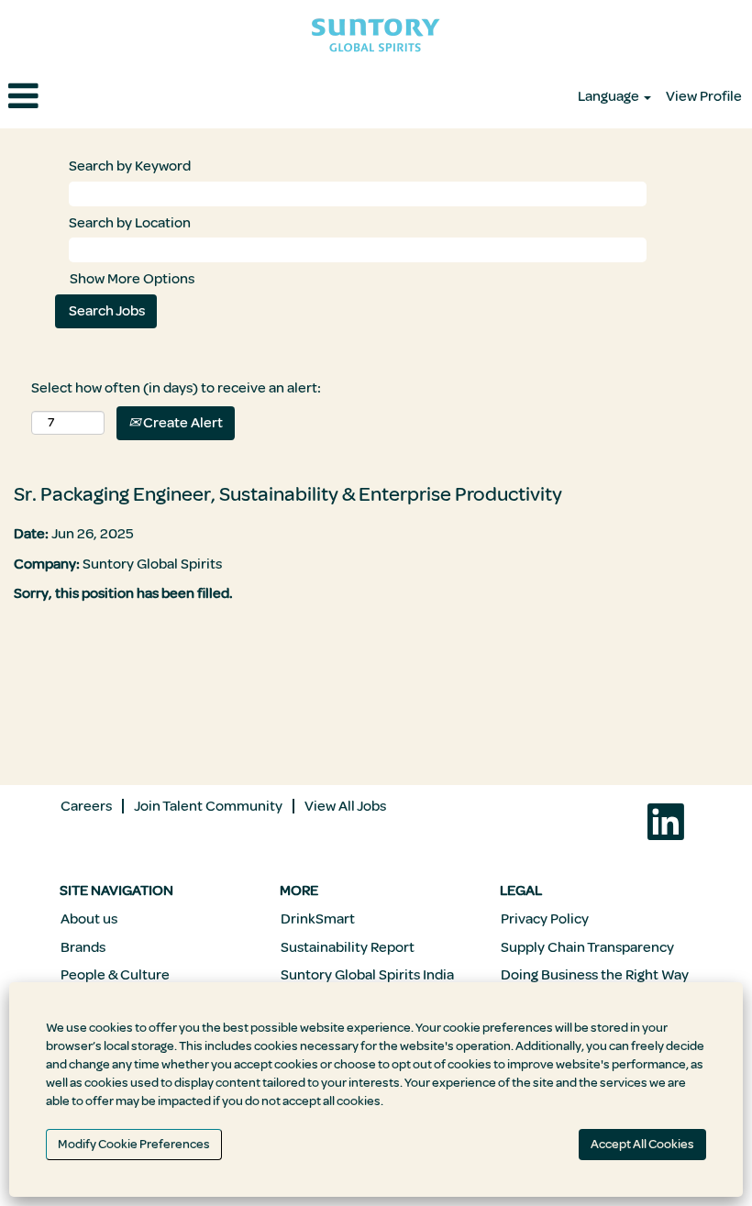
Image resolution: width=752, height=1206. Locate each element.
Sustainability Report (348, 947)
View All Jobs (345, 806)
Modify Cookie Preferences (134, 1144)
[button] (125, 97)
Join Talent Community (208, 806)
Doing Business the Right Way (595, 975)
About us (89, 919)
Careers (86, 806)
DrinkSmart (318, 919)
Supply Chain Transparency (587, 947)
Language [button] (610, 96)
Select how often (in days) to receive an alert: (176, 388)
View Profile (704, 96)
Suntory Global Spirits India (367, 975)
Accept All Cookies (642, 1144)
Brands (83, 947)
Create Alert (181, 423)
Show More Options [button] (132, 279)
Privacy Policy (545, 919)
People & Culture (115, 975)
